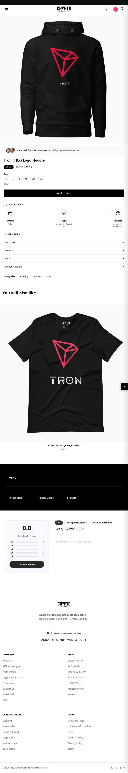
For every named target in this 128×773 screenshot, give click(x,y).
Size (6, 174)
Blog (4, 699)
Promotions (8, 683)
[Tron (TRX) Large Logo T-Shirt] (64, 373)
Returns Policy (75, 737)
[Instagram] (117, 767)
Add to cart (64, 193)
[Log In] (115, 9)
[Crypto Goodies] (64, 9)
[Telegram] (124, 767)
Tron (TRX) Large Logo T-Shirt (64, 445)
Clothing (24, 276)
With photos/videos (76, 522)
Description (64, 242)
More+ (71, 694)
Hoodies (37, 276)
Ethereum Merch (77, 671)
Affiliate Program (11, 666)
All (59, 522)
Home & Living (10, 731)
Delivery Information (79, 726)
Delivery (64, 250)
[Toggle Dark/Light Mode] (106, 9)
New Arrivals (9, 743)
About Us (7, 660)
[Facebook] (120, 767)
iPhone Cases (46, 497)
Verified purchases (102, 522)
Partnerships (9, 671)
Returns (64, 258)
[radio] (7, 179)
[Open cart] (122, 9)
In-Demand (8, 748)
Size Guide (14, 233)
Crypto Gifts (8, 737)
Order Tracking (76, 720)
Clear (6, 183)
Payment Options (64, 266)
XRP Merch (74, 666)
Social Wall (8, 694)
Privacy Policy (75, 743)
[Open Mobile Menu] (6, 9)
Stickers (71, 497)
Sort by (59, 529)
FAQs (71, 731)
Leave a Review (27, 564)
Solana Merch (75, 677)
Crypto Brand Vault (12, 677)
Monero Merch (76, 688)
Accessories (15, 497)
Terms (71, 748)
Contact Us (8, 688)
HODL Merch (75, 683)
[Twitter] (112, 767)
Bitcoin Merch (75, 660)
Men (49, 276)
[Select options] (64, 437)
